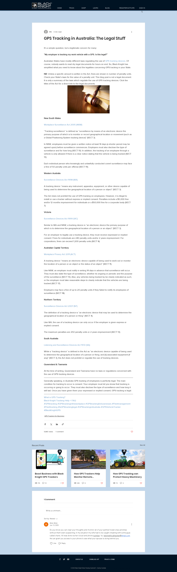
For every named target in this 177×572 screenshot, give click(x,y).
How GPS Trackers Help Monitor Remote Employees (87, 475)
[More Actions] (131, 524)
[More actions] (131, 31)
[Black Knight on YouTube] (68, 559)
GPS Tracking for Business (54, 416)
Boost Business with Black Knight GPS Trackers (49, 475)
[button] (86, 7)
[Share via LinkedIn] (57, 424)
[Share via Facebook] (45, 424)
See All (142, 445)
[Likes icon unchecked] (51, 543)
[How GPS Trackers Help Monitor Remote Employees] (88, 459)
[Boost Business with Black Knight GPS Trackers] (49, 459)
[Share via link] (63, 424)
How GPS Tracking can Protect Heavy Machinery (127, 475)
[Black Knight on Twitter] (64, 559)
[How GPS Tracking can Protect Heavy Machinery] (127, 459)
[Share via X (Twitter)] (51, 424)
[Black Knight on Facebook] (60, 559)
